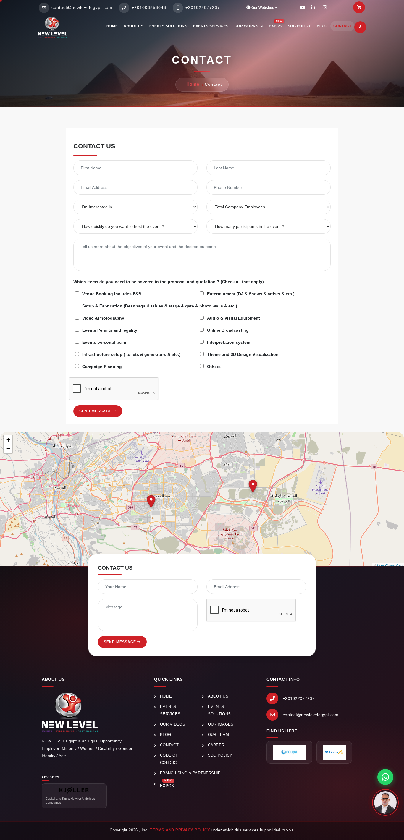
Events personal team (104, 342)
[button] (151, 501)
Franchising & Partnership (190, 773)
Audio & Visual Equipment (233, 318)
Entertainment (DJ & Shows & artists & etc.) (251, 293)
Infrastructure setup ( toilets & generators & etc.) (131, 354)
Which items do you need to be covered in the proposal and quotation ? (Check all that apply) (168, 281)
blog (322, 26)
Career (216, 745)
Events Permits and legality (109, 330)
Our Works (247, 26)
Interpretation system (228, 342)
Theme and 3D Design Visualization (243, 354)
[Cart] (359, 7)
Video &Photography (103, 318)
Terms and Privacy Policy (180, 830)
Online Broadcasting (228, 330)
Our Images (221, 724)
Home (112, 26)
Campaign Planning (102, 366)
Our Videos (172, 724)
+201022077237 (299, 698)
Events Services (211, 26)
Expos (167, 783)
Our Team (218, 734)
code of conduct (169, 759)
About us (133, 26)
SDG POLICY (220, 755)
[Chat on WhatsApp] (385, 777)
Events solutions (168, 26)
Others (214, 366)
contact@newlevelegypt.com (311, 714)
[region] (202, 500)
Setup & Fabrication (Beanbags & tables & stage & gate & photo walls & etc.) (159, 306)
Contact (342, 26)
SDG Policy (299, 26)
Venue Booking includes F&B (111, 293)
